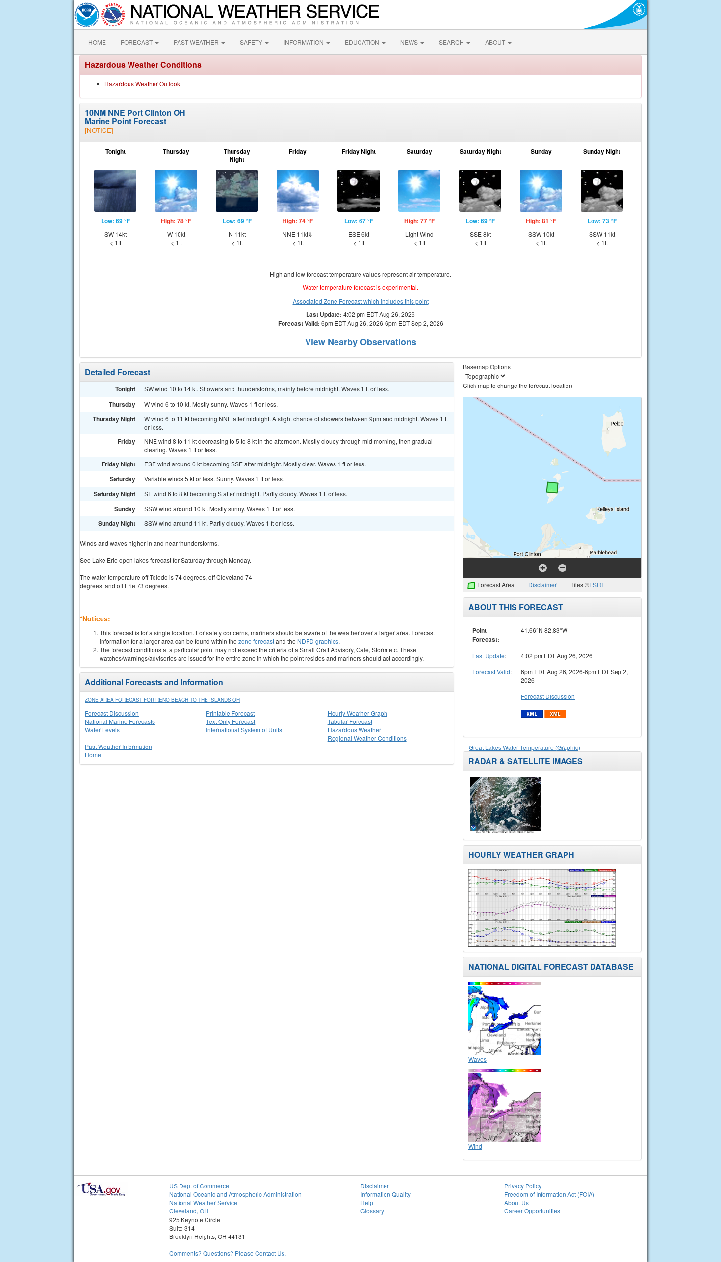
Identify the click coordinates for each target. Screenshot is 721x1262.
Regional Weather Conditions (367, 738)
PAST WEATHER (197, 42)
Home (93, 754)
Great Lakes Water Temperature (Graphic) (524, 747)
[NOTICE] (99, 130)
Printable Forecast (230, 713)
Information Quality (385, 1194)
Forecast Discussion (112, 713)
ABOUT (496, 42)
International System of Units (244, 729)
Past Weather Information (118, 746)
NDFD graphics (317, 641)
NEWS (409, 42)
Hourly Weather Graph (357, 713)
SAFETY (252, 42)
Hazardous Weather (354, 729)
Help (366, 1202)
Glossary (372, 1211)
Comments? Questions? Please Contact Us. (227, 1253)
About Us (516, 1202)
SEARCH (452, 42)
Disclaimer (542, 584)
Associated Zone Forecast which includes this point (361, 301)
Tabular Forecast (350, 721)
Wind (475, 1146)
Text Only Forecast (230, 721)
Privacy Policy (522, 1186)
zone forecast (256, 641)
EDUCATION (363, 42)
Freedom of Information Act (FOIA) (549, 1194)
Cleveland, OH (188, 1211)
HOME (97, 42)
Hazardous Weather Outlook (142, 83)
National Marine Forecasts (120, 721)
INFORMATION (304, 42)
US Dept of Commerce (199, 1186)
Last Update (488, 655)
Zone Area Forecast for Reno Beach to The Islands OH (162, 699)
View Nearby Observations (360, 341)
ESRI (596, 584)
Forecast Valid (491, 672)
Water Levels (102, 729)
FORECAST (137, 42)
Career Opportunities (532, 1211)
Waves (477, 1059)
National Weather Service (203, 1202)
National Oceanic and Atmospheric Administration (235, 1194)
